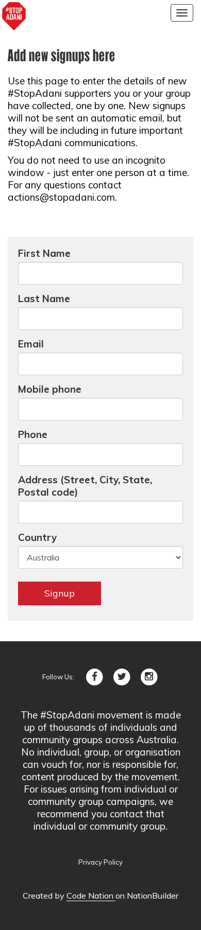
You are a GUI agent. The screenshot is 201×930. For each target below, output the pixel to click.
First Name (44, 253)
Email (31, 344)
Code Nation (90, 895)
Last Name (44, 298)
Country (37, 537)
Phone (32, 434)
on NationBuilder (146, 895)
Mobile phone (49, 389)
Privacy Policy (100, 862)
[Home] (14, 16)
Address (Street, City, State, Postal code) (85, 485)
